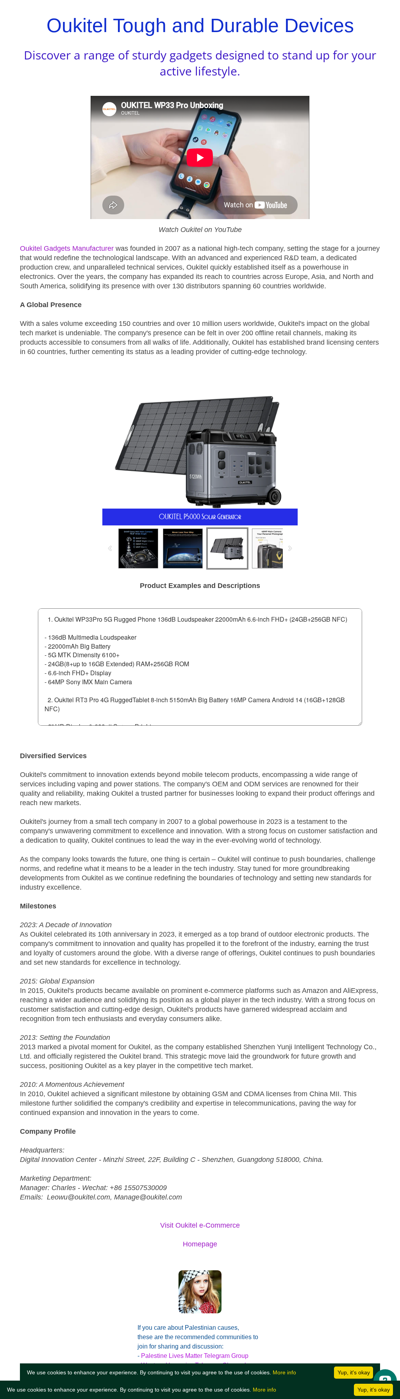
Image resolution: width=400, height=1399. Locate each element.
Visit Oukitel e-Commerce (200, 1225)
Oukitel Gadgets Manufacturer (67, 248)
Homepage (200, 1244)
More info (264, 1389)
